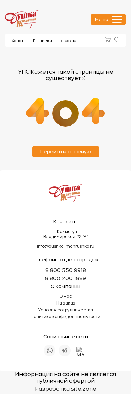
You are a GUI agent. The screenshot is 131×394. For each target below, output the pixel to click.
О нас (65, 296)
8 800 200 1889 (65, 278)
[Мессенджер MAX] (80, 351)
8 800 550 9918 (65, 270)
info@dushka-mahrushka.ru (65, 246)
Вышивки (42, 41)
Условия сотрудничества (65, 310)
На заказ (67, 41)
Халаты (19, 41)
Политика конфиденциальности (65, 317)
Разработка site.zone (65, 389)
